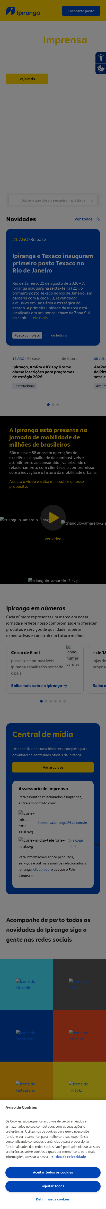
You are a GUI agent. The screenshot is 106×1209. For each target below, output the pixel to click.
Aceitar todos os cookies (53, 1172)
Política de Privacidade (67, 1157)
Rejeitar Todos (52, 1186)
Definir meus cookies (53, 1199)
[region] (53, 1154)
